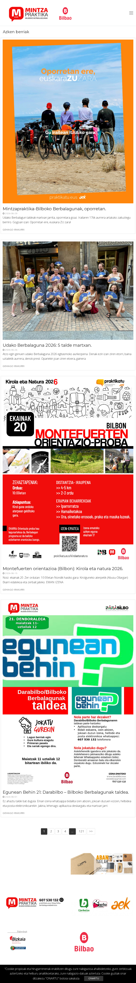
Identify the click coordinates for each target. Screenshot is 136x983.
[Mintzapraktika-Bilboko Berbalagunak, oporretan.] (68, 121)
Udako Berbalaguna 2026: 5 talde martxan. (47, 345)
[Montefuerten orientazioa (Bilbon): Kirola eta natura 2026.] (68, 470)
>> (91, 831)
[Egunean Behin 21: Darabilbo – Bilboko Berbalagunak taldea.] (68, 694)
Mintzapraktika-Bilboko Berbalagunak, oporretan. (54, 208)
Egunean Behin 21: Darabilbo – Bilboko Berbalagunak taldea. (66, 792)
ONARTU (93, 978)
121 (81, 831)
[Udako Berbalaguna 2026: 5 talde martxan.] (68, 290)
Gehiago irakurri (13, 230)
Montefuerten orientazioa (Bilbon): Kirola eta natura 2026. (63, 568)
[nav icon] (131, 13)
